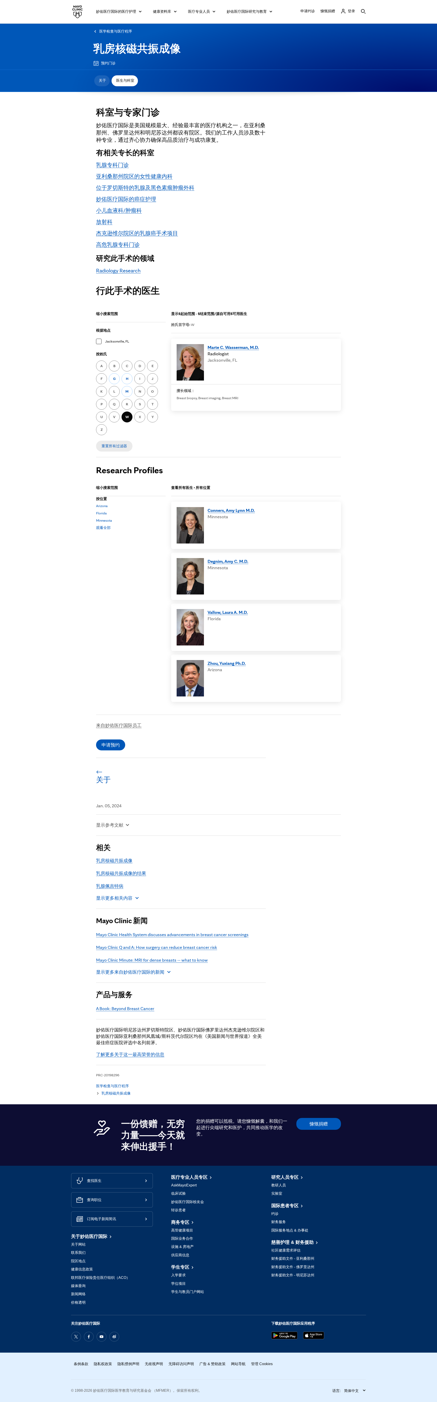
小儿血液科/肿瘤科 (119, 210)
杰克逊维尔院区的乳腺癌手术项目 (137, 233)
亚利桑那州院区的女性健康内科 (134, 176)
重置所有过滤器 (114, 446)
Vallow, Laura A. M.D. (228, 612)
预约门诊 (108, 63)
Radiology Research (118, 270)
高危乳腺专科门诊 (118, 244)
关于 (102, 80)
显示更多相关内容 (114, 898)
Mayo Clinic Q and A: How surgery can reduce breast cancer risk (156, 947)
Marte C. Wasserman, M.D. (233, 347)
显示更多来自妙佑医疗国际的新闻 (130, 972)
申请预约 (111, 745)
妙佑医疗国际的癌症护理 (126, 199)
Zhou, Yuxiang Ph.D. (227, 663)
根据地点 (103, 330)
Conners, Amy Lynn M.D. (231, 510)
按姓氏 (101, 354)
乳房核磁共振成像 (137, 49)
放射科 (104, 221)
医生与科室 (125, 80)
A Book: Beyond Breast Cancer (125, 1008)
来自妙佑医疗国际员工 (119, 725)
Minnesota (104, 520)
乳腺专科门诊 (112, 165)
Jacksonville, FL (117, 341)
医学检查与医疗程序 (115, 31)
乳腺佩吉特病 (109, 886)
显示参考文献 (109, 825)
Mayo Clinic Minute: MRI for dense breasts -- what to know (152, 960)
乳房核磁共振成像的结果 (121, 873)
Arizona (102, 506)
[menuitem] (102, 81)
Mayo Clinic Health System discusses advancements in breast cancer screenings (172, 934)
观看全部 (103, 528)
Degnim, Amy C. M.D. (228, 561)
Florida (101, 513)
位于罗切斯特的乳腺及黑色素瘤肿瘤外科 (145, 187)
